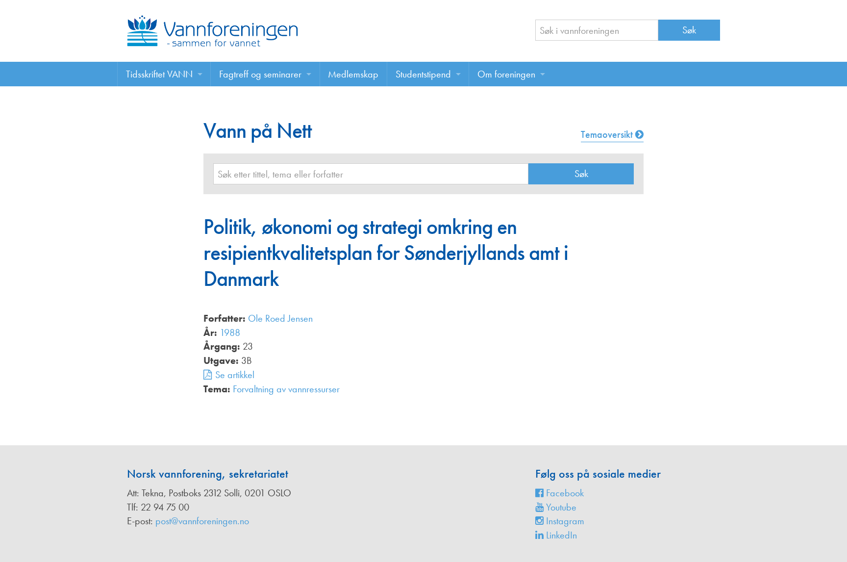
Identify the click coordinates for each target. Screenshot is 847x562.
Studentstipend (423, 74)
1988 (230, 332)
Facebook (564, 492)
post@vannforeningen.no (202, 520)
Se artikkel (234, 374)
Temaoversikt (608, 134)
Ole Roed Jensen (280, 318)
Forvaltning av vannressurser (286, 389)
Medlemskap (353, 74)
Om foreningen (506, 74)
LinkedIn (560, 535)
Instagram (564, 520)
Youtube (560, 507)
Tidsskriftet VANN (159, 74)
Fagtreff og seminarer (260, 74)
